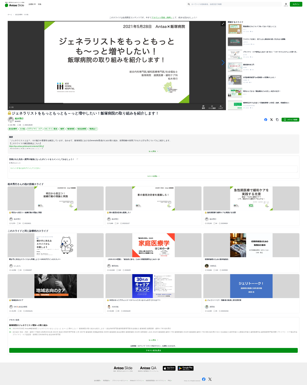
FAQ (169, 380)
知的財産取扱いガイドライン (155, 380)
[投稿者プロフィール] (11, 120)
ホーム (10, 14)
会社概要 (97, 380)
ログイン (296, 4)
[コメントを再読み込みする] (77, 159)
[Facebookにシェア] (265, 119)
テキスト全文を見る (153, 350)
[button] (277, 119)
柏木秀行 (19, 118)
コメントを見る (152, 176)
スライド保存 (292, 120)
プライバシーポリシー (119, 380)
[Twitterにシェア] (271, 119)
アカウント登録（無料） (162, 17)
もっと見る (152, 151)
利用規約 (106, 380)
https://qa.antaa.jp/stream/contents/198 (25, 146)
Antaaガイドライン (136, 380)
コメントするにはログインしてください (25, 168)
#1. (10, 328)
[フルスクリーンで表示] (223, 23)
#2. (10, 332)
